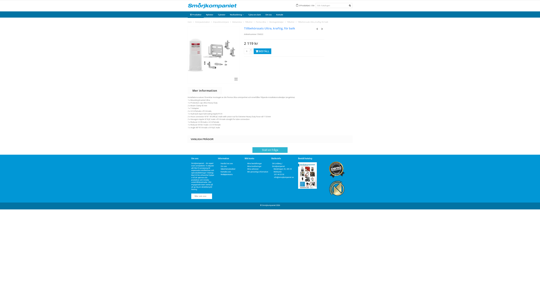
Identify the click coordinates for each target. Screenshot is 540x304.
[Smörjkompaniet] (212, 5)
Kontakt (279, 14)
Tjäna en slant (254, 14)
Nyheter (209, 14)
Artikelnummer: (250, 34)
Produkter (197, 14)
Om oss (268, 14)
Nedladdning (236, 14)
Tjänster (221, 14)
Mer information (204, 90)
